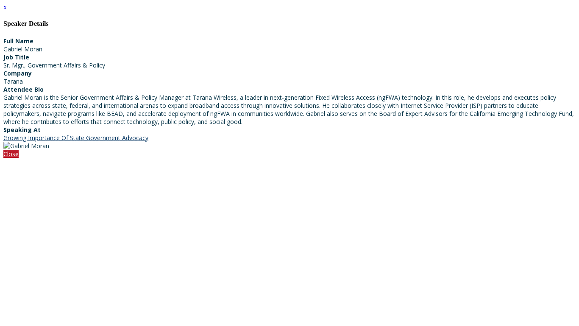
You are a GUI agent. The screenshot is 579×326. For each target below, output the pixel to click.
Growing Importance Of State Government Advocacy (75, 138)
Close (11, 154)
